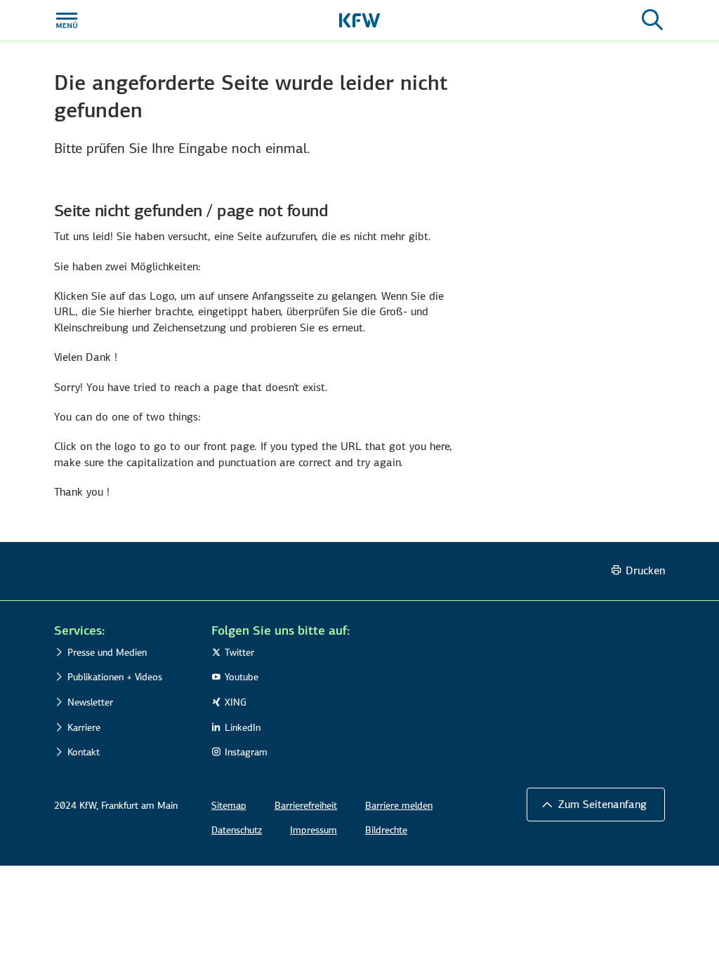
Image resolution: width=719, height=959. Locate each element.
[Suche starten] (652, 20)
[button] (123, 630)
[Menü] (66, 20)
